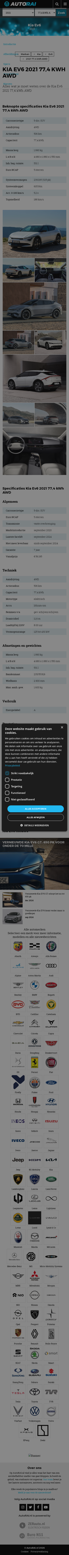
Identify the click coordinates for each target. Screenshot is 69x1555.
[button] (34, 825)
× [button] (62, 727)
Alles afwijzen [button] (36, 817)
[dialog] (34, 777)
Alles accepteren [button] (35, 808)
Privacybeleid (12, 765)
